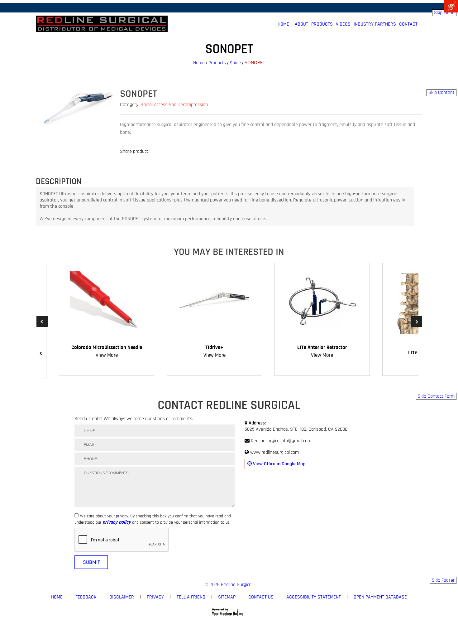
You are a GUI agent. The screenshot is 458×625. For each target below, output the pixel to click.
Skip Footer (443, 580)
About (301, 24)
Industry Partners (375, 24)
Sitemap (227, 597)
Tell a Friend (191, 597)
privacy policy (117, 522)
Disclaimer (121, 597)
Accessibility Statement (313, 597)
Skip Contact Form (436, 396)
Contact (408, 24)
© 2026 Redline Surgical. (229, 584)
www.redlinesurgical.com (274, 452)
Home (199, 63)
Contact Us (261, 597)
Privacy (155, 597)
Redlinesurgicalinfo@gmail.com (281, 441)
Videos (343, 24)
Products (322, 24)
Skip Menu (444, 12)
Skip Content (441, 92)
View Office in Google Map (278, 464)
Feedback (86, 597)
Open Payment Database (380, 597)
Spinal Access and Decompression (174, 104)
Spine (235, 63)
